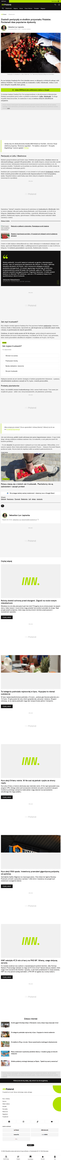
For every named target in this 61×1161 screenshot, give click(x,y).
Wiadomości (9, 8)
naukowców (47, 325)
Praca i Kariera (28, 8)
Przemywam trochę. (12, 361)
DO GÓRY (30, 1145)
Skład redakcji (6, 1104)
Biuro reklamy (6, 1098)
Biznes (21, 8)
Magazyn (43, 8)
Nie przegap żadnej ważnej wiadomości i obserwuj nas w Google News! (32, 493)
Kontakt (5, 1106)
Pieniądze (36, 8)
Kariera (4, 1101)
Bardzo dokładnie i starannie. (15, 366)
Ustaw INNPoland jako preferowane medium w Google (32, 90)
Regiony (16, 8)
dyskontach (49, 171)
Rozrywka (5, 1109)
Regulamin (5, 1114)
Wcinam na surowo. (12, 356)
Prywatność (5, 1116)
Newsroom (5, 1111)
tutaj (8, 108)
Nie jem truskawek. (12, 371)
